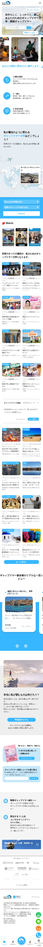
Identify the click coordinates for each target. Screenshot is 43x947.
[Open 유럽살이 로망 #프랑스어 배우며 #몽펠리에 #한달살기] (21, 237)
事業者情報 (35, 897)
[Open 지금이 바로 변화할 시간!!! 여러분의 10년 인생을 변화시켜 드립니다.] (35, 237)
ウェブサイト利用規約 (10, 916)
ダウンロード (26, 758)
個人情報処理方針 (22, 916)
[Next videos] (40, 236)
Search (21, 213)
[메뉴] (40, 3)
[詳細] (29, 914)
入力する (33, 778)
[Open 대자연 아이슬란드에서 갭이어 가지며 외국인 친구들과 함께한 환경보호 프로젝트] (8, 237)
